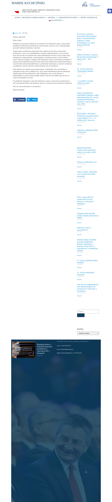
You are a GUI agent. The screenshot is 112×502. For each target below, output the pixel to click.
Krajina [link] (51, 17)
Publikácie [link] (92, 17)
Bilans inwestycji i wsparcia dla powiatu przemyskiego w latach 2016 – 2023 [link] (87, 57)
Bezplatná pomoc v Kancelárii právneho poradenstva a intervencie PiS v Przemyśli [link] (44, 348)
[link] (109, 11)
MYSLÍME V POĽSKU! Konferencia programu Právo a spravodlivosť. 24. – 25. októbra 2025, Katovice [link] (88, 117)
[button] (19, 100)
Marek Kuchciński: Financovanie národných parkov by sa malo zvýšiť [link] (86, 150)
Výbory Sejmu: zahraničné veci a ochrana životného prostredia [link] (87, 174)
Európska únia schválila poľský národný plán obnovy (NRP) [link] (88, 215)
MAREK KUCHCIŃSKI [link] (28, 3)
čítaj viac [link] (40, 355)
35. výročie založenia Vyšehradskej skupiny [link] (85, 70)
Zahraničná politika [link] (68, 17)
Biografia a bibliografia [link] (33, 17)
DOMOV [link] (18, 17)
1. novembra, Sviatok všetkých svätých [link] (85, 82)
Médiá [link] (83, 17)
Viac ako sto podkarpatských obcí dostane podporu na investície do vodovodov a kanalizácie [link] (88, 287)
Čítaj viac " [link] (79, 49)
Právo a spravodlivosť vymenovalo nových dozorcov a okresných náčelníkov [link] (85, 200)
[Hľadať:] (88, 311)
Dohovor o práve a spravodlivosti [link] (84, 229)
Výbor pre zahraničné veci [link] (87, 162)
